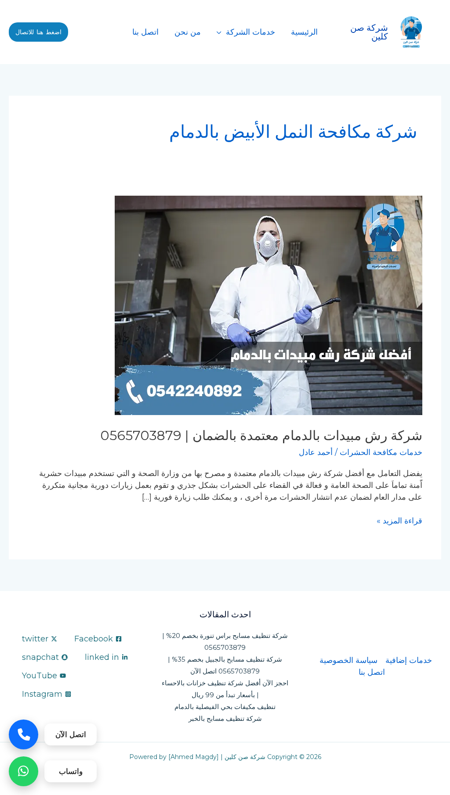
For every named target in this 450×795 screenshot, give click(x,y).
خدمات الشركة (250, 32)
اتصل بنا (145, 32)
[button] (38, 32)
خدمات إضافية (408, 660)
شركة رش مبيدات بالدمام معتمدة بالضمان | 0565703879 (261, 435)
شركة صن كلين (369, 32)
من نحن (187, 32)
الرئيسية (304, 32)
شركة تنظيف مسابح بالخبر (225, 718)
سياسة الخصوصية (348, 660)
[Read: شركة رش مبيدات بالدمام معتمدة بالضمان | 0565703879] (268, 305)
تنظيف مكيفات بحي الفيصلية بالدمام (225, 706)
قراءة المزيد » (399, 520)
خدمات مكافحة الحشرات (381, 452)
